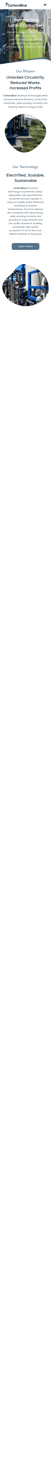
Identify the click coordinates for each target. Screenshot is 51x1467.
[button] (45, 5)
